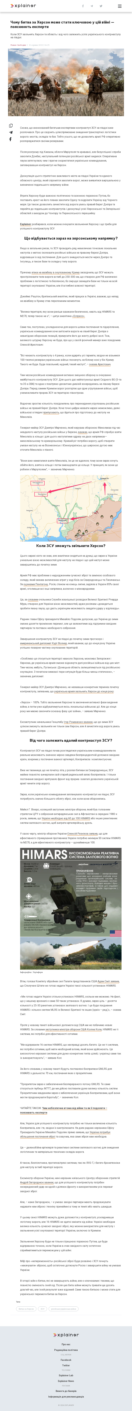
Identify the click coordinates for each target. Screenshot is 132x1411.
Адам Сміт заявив (108, 981)
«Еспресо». (78, 316)
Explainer (25, 224)
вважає (82, 432)
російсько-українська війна (63, 1309)
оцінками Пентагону (36, 584)
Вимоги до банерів (66, 1391)
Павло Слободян (18, 45)
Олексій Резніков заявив (82, 833)
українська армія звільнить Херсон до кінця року (84, 691)
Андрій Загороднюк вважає (37, 1182)
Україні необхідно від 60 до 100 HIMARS (66, 818)
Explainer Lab (66, 1375)
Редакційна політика (66, 1350)
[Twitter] (101, 5)
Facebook (66, 1360)
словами (33, 599)
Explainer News (66, 1381)
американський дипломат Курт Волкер (43, 643)
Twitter (66, 1365)
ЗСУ (42, 1309)
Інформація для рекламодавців (66, 1396)
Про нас (66, 1344)
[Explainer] (66, 1335)
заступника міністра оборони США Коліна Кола (73, 1029)
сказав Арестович (100, 364)
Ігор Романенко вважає (78, 722)
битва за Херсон (26, 1309)
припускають (51, 412)
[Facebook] (83, 5)
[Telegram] (91, 5)
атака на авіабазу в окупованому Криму (56, 272)
